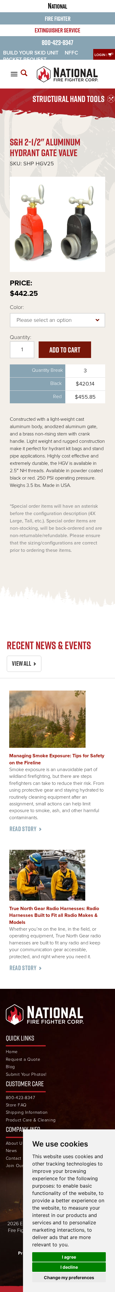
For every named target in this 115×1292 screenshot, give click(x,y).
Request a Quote (23, 1059)
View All (21, 663)
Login (99, 55)
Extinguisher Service (57, 30)
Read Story (23, 828)
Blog (10, 1066)
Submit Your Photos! (26, 1074)
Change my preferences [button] (69, 1277)
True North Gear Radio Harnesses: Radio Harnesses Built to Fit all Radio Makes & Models (54, 915)
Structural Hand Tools (69, 99)
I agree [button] (69, 1257)
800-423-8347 (57, 42)
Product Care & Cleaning (31, 1120)
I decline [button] (69, 1267)
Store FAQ (16, 1105)
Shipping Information (27, 1112)
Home (12, 1051)
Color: (17, 307)
